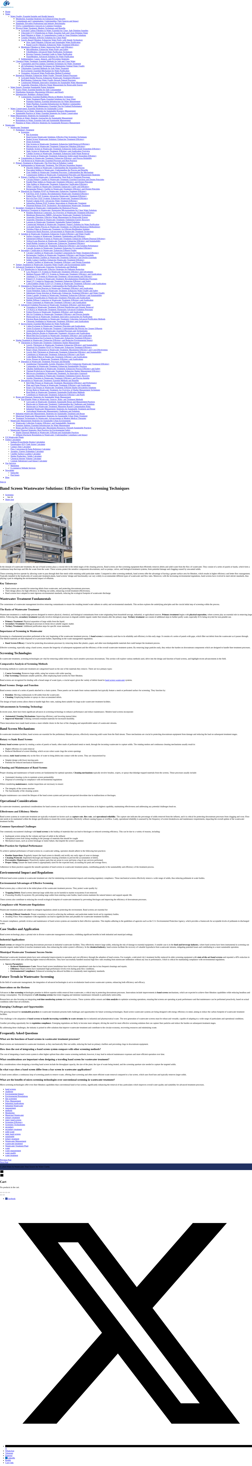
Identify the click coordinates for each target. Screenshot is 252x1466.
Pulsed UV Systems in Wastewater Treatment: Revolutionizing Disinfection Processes (61, 279)
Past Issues (14, 475)
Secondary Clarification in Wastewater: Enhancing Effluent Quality (49, 250)
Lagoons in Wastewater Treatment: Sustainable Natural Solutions (53, 222)
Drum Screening (33, 142)
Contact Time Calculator (20, 447)
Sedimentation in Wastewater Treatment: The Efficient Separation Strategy (51, 165)
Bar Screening (32, 134)
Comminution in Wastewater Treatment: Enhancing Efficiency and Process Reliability (56, 158)
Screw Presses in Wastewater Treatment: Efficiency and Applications (54, 359)
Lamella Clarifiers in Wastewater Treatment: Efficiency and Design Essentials (58, 262)
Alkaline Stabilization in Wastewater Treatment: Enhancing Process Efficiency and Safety (63, 369)
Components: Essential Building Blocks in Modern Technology (47, 97)
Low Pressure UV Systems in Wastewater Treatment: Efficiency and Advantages (59, 272)
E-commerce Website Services (23, 468)
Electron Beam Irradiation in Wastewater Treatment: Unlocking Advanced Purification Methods (65, 319)
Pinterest (8, 1455)
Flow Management (13, 1101)
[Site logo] (7, 7)
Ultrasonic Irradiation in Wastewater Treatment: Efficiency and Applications (57, 321)
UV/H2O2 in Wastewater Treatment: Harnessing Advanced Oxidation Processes (59, 309)
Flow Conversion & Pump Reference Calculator (30, 449)
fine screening (11, 1099)
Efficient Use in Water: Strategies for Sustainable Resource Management (46, 111)
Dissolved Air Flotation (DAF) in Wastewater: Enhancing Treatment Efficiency (53, 191)
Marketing (14, 465)
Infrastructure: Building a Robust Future (32, 94)
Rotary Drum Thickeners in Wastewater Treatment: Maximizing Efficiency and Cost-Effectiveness (67, 350)
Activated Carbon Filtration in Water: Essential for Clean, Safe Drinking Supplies (54, 30)
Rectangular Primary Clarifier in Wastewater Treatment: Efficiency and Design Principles (63, 189)
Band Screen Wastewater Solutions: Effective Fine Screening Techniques (56, 137)
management (10, 1108)
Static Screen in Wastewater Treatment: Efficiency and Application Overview (58, 151)
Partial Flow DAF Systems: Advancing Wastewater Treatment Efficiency (56, 196)
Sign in (3, 482)
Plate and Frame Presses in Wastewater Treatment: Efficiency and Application (58, 385)
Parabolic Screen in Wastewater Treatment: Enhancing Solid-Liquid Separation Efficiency (63, 149)
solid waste (9, 1132)
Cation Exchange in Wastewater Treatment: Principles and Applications (55, 326)
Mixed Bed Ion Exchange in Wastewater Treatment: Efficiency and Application (59, 335)
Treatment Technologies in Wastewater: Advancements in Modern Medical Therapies (51, 418)
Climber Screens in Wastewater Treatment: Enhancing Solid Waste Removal (57, 153)
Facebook (11, 1198)
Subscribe (14, 473)
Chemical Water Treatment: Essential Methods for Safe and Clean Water (45, 61)
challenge (9, 1091)
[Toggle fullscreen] (6, 1192)
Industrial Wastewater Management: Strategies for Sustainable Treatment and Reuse (60, 409)
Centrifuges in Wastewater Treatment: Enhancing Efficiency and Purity (55, 354)
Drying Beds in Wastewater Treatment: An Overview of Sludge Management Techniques (63, 390)
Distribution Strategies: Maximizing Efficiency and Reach (40, 92)
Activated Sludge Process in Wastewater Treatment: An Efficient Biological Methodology (63, 227)
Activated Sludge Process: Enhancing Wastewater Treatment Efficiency (50, 78)
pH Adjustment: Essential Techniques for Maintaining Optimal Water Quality (53, 66)
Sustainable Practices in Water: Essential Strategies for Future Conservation (47, 113)
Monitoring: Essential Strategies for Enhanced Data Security (40, 19)
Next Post (4, 1162)
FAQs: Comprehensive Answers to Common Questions (39, 26)
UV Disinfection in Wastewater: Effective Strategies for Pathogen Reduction (52, 269)
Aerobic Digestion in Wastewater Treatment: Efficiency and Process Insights (57, 378)
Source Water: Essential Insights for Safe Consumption (38, 90)
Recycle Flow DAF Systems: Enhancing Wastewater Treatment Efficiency (57, 198)
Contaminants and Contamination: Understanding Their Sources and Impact (47, 21)
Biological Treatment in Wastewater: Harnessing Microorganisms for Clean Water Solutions (59, 210)
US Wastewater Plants (14, 437)
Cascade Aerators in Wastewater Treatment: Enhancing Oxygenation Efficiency (59, 248)
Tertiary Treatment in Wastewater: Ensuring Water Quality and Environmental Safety (51, 265)
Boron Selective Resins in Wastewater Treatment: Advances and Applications (58, 333)
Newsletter (9, 470)
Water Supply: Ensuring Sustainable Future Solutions (32, 87)
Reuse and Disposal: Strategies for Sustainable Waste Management (43, 397)
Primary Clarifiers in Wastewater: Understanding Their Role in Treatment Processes (55, 177)
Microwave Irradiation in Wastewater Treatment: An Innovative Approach (56, 373)
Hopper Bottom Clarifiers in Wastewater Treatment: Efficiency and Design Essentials (61, 257)
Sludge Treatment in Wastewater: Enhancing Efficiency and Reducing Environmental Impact (54, 340)
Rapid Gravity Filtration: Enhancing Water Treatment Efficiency (52, 45)
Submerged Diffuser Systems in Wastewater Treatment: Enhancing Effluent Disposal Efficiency (65, 239)
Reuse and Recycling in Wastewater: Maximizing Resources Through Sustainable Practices (53, 428)
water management (13, 1151)
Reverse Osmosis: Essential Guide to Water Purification (49, 54)
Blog (7, 477)
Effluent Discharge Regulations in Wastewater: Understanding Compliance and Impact (51, 435)
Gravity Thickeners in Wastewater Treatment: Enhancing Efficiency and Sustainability (62, 345)
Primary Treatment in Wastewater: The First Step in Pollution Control (44, 163)
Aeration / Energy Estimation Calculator (27, 451)
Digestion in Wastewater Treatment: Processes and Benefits (45, 361)
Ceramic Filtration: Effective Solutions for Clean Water (43, 38)
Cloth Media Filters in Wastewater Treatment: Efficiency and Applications (56, 357)
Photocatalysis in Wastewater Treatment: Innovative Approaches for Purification (59, 317)
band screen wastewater (115, 680)
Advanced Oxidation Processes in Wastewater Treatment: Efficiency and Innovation (55, 305)
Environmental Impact (14, 1094)
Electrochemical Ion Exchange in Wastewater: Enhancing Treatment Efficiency (59, 338)
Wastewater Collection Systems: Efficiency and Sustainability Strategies (45, 423)
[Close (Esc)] (1, 1192)
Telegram (9, 1453)
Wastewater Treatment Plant (16, 1146)
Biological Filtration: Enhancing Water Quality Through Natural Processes (46, 75)
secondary (9, 1127)
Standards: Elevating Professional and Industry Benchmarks (40, 23)
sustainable (9, 1136)
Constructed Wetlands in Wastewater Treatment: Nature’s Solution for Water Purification (62, 224)
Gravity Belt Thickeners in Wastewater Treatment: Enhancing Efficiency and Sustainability (63, 352)
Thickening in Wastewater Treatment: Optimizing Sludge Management (50, 343)
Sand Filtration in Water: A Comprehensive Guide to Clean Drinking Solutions (53, 35)
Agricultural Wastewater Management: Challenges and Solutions (53, 411)
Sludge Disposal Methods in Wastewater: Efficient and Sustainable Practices (47, 432)
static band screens (13, 1134)
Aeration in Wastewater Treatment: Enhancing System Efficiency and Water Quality (55, 234)
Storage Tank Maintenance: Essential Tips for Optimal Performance (54, 106)
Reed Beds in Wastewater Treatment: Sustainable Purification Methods (55, 392)
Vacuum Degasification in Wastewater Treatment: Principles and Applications (58, 298)
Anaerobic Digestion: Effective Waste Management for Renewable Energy (52, 85)
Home (7, 12)
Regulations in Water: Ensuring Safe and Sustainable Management (43, 120)
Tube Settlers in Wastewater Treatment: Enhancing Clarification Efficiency (57, 184)
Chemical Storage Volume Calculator (25, 458)
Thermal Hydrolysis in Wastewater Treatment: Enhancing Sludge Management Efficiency (63, 371)
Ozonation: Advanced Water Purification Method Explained (45, 73)
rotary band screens (13, 1120)
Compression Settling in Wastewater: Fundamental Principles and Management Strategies (63, 175)
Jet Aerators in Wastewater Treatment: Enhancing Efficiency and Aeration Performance (62, 246)
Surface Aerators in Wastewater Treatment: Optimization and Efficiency (55, 236)
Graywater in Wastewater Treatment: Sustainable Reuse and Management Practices (60, 402)
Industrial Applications (14, 1103)
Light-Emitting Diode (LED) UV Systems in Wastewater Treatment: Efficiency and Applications (66, 283)
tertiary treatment (12, 1139)
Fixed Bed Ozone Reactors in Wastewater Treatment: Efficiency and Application (59, 288)
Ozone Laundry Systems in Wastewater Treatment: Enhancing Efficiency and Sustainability (64, 295)
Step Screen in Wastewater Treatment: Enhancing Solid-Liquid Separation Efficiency (61, 156)
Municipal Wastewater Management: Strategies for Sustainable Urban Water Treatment (51, 416)
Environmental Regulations (16, 1096)
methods (8, 1110)
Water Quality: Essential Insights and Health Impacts (32, 16)
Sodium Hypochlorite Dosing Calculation (27, 442)
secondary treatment (13, 1129)
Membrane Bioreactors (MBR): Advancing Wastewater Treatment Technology (58, 215)
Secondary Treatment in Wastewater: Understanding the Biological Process (47, 208)
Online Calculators (13, 439)
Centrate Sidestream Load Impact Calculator (28, 461)
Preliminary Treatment (25, 130)
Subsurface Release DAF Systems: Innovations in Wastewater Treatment (56, 203)
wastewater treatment (14, 1143)
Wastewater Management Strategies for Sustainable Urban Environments (40, 421)
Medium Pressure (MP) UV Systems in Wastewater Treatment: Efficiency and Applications (64, 274)
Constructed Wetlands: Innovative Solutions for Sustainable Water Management (54, 82)
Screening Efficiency (14, 1122)
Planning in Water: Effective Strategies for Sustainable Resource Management (48, 123)
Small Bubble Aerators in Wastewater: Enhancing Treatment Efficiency (55, 243)
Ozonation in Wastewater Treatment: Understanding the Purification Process (52, 286)
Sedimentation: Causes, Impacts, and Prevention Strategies (45, 59)
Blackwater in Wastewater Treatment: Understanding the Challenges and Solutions (60, 404)
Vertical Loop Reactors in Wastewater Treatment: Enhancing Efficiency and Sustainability (63, 241)
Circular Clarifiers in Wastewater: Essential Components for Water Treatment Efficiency (62, 253)
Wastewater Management (15, 1141)
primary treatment (12, 1117)
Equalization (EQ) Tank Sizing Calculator (27, 444)
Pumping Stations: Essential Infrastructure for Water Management (53, 101)
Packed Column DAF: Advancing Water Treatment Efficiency (52, 201)
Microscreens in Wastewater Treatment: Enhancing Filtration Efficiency (55, 146)
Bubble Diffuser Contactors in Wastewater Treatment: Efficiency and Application (59, 300)
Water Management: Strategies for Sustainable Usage (32, 116)
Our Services (10, 463)
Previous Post (5, 1160)
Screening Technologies (15, 1125)
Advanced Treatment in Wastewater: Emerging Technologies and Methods (46, 267)
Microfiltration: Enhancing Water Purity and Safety (47, 49)
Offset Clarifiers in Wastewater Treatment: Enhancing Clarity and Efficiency (57, 186)
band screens (10, 1089)
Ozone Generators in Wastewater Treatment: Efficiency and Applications (56, 302)
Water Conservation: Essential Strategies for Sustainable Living (36, 108)
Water (7, 14)
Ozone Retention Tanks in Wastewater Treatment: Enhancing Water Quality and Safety (62, 291)
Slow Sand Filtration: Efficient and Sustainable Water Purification (53, 42)
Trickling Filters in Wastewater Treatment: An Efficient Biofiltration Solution (58, 229)
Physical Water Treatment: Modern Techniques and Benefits (40, 28)
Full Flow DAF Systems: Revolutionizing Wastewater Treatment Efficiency (57, 194)
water (7, 1148)
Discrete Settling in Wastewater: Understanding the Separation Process (55, 168)
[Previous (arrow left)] (1, 1194)
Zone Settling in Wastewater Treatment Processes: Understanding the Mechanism (59, 172)
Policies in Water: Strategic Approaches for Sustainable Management (44, 118)
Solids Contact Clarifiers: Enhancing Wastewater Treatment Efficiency (55, 260)
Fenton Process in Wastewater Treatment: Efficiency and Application (54, 312)
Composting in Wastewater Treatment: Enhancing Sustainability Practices (56, 366)
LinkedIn (11, 1458)
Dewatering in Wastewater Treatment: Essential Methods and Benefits (50, 380)
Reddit (8, 1460)
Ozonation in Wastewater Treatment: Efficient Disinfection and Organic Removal (59, 307)
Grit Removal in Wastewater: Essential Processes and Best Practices (49, 160)
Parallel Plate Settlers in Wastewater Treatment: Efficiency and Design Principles (59, 182)
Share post (9, 499)
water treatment (11, 1155)
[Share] (4, 1192)
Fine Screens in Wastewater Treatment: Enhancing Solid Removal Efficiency (58, 144)
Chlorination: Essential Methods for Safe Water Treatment (45, 68)
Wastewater (10, 125)
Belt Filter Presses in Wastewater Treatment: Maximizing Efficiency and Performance (61, 383)
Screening (25, 132)
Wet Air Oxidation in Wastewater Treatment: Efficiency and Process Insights (57, 314)
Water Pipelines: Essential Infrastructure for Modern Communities (53, 104)
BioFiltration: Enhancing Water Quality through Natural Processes (48, 80)
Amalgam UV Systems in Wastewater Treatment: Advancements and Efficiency (59, 276)
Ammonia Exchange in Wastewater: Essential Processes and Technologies (57, 331)
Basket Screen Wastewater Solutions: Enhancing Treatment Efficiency (55, 139)
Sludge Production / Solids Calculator (26, 456)
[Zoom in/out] (9, 1192)
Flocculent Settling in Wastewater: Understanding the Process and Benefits (57, 170)
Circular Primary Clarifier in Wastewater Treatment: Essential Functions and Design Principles (65, 179)
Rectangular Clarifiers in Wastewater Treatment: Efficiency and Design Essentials (60, 255)
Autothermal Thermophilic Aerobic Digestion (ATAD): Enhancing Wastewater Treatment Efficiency (67, 364)
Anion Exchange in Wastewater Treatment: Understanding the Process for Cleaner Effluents (64, 328)
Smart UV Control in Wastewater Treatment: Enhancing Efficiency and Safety (58, 281)
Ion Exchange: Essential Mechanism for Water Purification (45, 71)
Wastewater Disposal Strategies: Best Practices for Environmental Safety (40, 430)
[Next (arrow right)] (4, 1194)
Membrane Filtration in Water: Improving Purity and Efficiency (47, 47)
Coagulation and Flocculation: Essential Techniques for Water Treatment (51, 64)
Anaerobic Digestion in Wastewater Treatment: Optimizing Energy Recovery (58, 220)
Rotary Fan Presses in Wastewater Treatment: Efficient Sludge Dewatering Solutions (61, 387)
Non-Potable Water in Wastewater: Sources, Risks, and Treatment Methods (52, 399)
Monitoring (10, 1113)
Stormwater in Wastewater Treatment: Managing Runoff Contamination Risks (58, 406)
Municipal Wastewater (14, 1115)
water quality (10, 1153)
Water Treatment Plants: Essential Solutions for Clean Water (51, 99)
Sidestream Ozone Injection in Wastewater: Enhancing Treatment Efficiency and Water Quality (65, 293)
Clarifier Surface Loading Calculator (25, 454)
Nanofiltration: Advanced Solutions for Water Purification (50, 56)
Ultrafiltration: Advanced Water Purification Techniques (49, 52)
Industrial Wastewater (14, 1106)
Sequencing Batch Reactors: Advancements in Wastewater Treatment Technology (60, 231)
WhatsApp (9, 1451)
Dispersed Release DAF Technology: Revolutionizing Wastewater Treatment (58, 205)
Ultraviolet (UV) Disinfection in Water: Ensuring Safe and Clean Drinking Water (54, 33)
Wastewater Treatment (19, 127)
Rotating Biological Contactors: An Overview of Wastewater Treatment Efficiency (60, 212)
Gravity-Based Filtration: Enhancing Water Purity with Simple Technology (52, 40)
